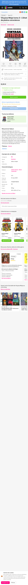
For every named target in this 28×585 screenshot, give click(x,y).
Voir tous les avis (5, 202)
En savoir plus (16, 4)
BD (12, 156)
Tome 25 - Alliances (6, 276)
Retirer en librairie (14, 108)
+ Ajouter (10, 146)
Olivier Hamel (14, 169)
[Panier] (23, 7)
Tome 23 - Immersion (6, 273)
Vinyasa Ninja (5, 12)
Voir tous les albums (6, 213)
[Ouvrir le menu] (2, 7)
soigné (12, 94)
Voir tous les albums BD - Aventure (9, 249)
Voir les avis (3, 24)
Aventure (13, 159)
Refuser (13, 582)
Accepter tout (5, 582)
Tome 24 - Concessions (7, 275)
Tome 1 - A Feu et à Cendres (8, 270)
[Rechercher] (20, 7)
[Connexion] (26, 7)
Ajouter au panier (14, 97)
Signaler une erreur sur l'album (8, 193)
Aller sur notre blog (5, 289)
